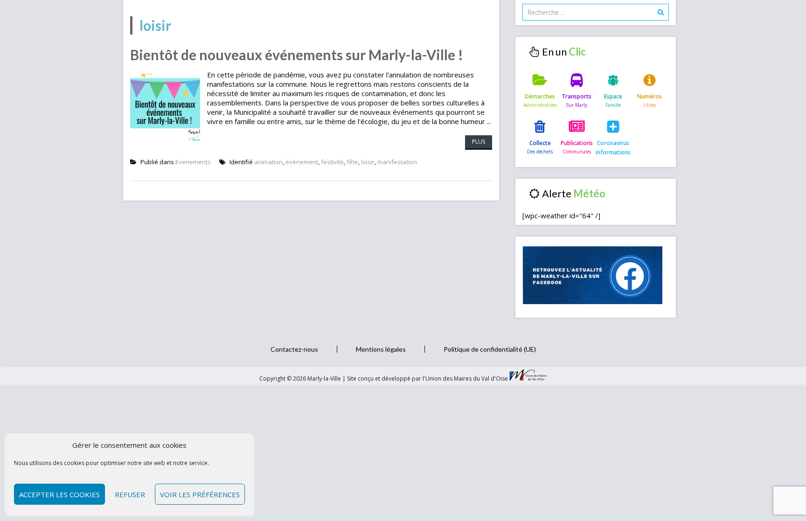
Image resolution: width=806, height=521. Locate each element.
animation (268, 162)
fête (352, 162)
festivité (332, 162)
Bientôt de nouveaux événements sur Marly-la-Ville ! (296, 54)
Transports (576, 96)
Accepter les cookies (59, 494)
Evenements (193, 162)
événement (301, 162)
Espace (613, 96)
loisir (368, 162)
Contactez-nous (294, 349)
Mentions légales (381, 349)
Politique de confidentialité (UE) (490, 349)
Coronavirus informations (613, 147)
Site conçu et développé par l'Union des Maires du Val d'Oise (427, 378)
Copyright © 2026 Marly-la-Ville (300, 378)
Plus (478, 142)
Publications (577, 143)
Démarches (540, 96)
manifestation (397, 162)
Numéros (649, 96)
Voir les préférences (200, 494)
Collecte (540, 143)
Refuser (130, 494)
